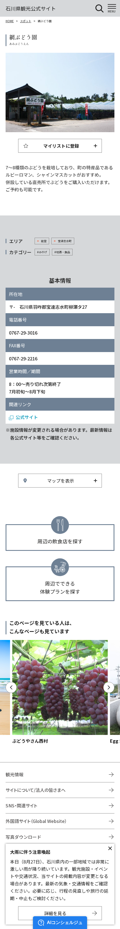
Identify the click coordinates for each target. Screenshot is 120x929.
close (109, 848)
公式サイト (27, 417)
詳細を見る (55, 913)
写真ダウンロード (23, 836)
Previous (11, 687)
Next (108, 687)
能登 (44, 241)
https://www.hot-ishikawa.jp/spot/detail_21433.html (60, 692)
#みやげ (42, 252)
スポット (25, 21)
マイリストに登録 (61, 145)
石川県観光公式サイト (31, 8)
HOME (10, 21)
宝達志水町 (65, 241)
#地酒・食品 (62, 252)
